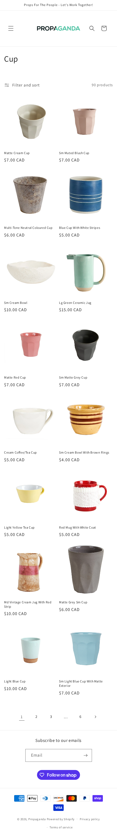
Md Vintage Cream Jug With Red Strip (27, 604)
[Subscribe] (86, 755)
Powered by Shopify (61, 819)
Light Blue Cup (15, 681)
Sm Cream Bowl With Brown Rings (84, 452)
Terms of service (61, 827)
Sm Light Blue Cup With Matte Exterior (81, 683)
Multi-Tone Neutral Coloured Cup (28, 228)
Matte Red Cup (15, 377)
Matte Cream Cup (17, 153)
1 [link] (22, 716)
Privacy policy (90, 819)
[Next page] (95, 717)
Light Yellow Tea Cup (19, 527)
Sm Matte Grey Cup (73, 377)
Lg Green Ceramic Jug (75, 303)
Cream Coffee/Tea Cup (20, 452)
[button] (11, 28)
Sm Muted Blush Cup (74, 153)
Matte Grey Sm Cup (73, 602)
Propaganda (37, 819)
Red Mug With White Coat (77, 527)
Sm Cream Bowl (15, 303)
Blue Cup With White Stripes (79, 228)
